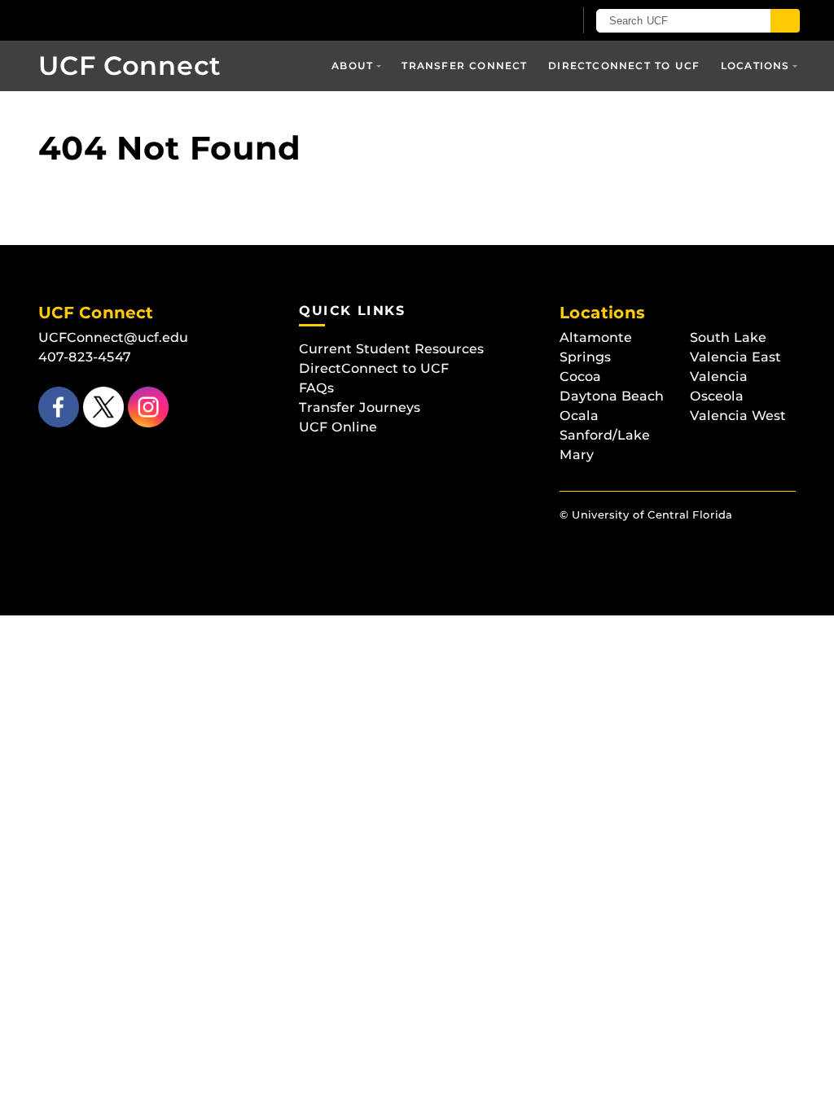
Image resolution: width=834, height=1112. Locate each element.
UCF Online (338, 427)
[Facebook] (58, 406)
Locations (755, 65)
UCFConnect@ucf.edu (113, 337)
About (352, 65)
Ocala (579, 415)
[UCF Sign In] (521, 21)
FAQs (316, 388)
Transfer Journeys (359, 407)
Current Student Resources (391, 349)
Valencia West (738, 415)
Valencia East (735, 357)
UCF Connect (129, 65)
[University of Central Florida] (154, 20)
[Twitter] (101, 406)
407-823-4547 (84, 357)
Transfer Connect (464, 65)
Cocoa (580, 376)
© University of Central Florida (646, 515)
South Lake (728, 337)
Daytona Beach (612, 396)
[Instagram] (146, 406)
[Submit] (785, 21)
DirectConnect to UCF (624, 65)
